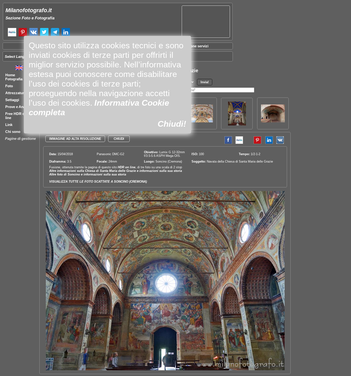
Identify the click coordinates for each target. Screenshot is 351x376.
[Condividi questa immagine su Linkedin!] (268, 143)
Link (8, 125)
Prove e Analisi (17, 107)
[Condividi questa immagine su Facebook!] (227, 143)
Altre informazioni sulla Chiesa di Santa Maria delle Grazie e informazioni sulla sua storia (115, 171)
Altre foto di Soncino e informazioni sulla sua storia (87, 174)
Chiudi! (172, 123)
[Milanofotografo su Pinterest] (23, 36)
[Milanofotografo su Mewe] (12, 36)
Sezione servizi (195, 46)
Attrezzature (15, 93)
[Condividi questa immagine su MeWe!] (239, 143)
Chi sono (12, 132)
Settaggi (12, 100)
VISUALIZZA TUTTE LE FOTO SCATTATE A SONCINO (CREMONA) (98, 181)
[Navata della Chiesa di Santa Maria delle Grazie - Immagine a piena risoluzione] (165, 369)
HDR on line (126, 167)
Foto (9, 86)
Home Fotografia (13, 77)
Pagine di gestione (20, 138)
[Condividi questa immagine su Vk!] (280, 143)
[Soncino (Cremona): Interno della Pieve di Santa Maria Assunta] (237, 124)
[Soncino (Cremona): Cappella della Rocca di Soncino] (273, 121)
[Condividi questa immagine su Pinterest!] (253, 143)
